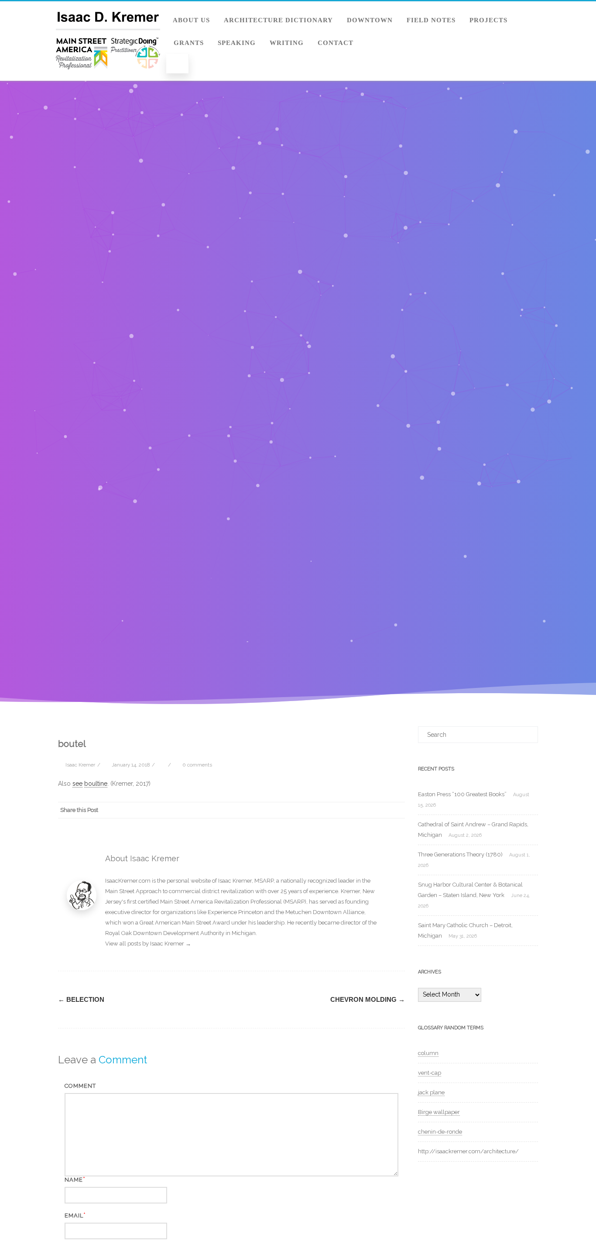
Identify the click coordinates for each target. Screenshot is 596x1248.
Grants (189, 42)
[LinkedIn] (361, 810)
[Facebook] (309, 810)
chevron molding (367, 999)
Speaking (237, 42)
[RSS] (378, 810)
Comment (80, 1086)
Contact (335, 42)
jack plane (431, 1092)
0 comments (197, 765)
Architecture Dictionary (278, 20)
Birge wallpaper (439, 1112)
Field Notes (431, 20)
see (77, 783)
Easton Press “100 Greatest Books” (462, 794)
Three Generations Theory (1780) (460, 854)
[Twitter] (326, 810)
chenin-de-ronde (440, 1131)
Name (74, 1180)
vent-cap (429, 1072)
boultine (95, 783)
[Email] (396, 810)
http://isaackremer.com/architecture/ (468, 1151)
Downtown (370, 20)
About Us (191, 20)
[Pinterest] (344, 810)
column (428, 1053)
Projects (488, 20)
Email (74, 1215)
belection (81, 999)
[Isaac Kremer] (108, 77)
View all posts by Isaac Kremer (148, 943)
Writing (287, 42)
